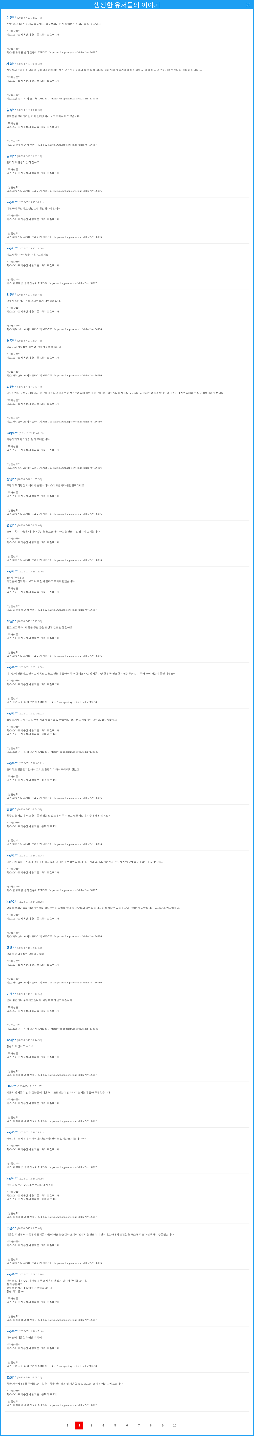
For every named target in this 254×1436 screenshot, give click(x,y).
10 (174, 1425)
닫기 (248, 5)
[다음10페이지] (186, 1425)
